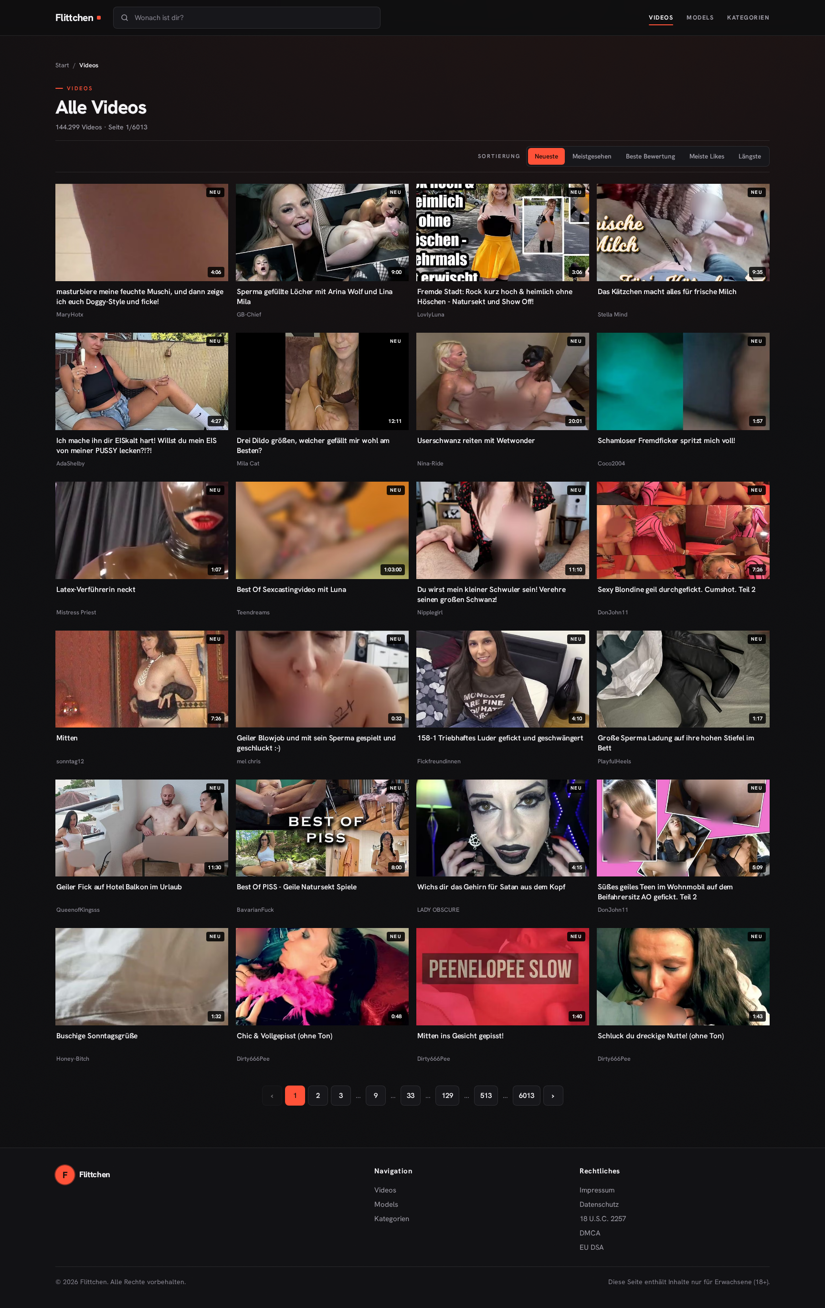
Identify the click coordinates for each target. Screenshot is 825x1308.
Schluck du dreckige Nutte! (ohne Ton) (660, 1036)
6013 (526, 1095)
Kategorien (748, 17)
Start (62, 65)
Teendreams (253, 612)
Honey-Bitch (72, 1059)
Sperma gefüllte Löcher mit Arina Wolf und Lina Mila (314, 296)
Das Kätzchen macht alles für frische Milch (667, 291)
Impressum (597, 1190)
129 (447, 1095)
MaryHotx (70, 314)
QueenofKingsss (78, 910)
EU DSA (592, 1247)
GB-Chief (249, 314)
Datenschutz (599, 1204)
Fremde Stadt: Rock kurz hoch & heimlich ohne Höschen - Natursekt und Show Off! (494, 296)
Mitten (67, 738)
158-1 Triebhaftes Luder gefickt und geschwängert (500, 738)
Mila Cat (248, 463)
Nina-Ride (430, 463)
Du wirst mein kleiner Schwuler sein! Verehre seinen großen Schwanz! (491, 594)
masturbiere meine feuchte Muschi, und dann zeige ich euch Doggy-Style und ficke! (139, 296)
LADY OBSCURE (438, 910)
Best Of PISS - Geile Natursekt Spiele (296, 887)
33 (410, 1095)
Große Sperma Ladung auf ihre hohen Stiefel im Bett (676, 743)
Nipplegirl (430, 612)
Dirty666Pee (253, 1059)
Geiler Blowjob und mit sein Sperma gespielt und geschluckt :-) (316, 743)
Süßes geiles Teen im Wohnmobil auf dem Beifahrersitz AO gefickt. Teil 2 (665, 892)
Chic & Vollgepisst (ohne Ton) (284, 1036)
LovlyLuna (430, 314)
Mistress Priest (76, 612)
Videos (661, 17)
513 (486, 1095)
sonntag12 (70, 761)
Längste (750, 156)
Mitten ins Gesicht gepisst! (460, 1036)
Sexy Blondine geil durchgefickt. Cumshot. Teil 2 (677, 589)
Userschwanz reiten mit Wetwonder (476, 440)
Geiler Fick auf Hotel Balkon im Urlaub (119, 887)
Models (700, 17)
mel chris (249, 761)
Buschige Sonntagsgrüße (97, 1036)
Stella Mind (612, 314)
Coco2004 (611, 463)
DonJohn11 (613, 612)
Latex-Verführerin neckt (96, 589)
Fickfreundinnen (439, 761)
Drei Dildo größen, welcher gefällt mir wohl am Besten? (313, 445)
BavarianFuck (255, 910)
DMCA (590, 1233)
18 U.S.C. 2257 (603, 1219)
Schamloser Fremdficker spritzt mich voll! (666, 440)
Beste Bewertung (650, 156)
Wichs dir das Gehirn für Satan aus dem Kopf (491, 887)
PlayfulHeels (614, 761)
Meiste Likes (706, 156)
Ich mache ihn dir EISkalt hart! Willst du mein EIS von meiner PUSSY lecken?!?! (136, 445)
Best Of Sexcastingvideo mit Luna (291, 589)
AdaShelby (70, 463)
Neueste (546, 156)
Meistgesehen (592, 156)
